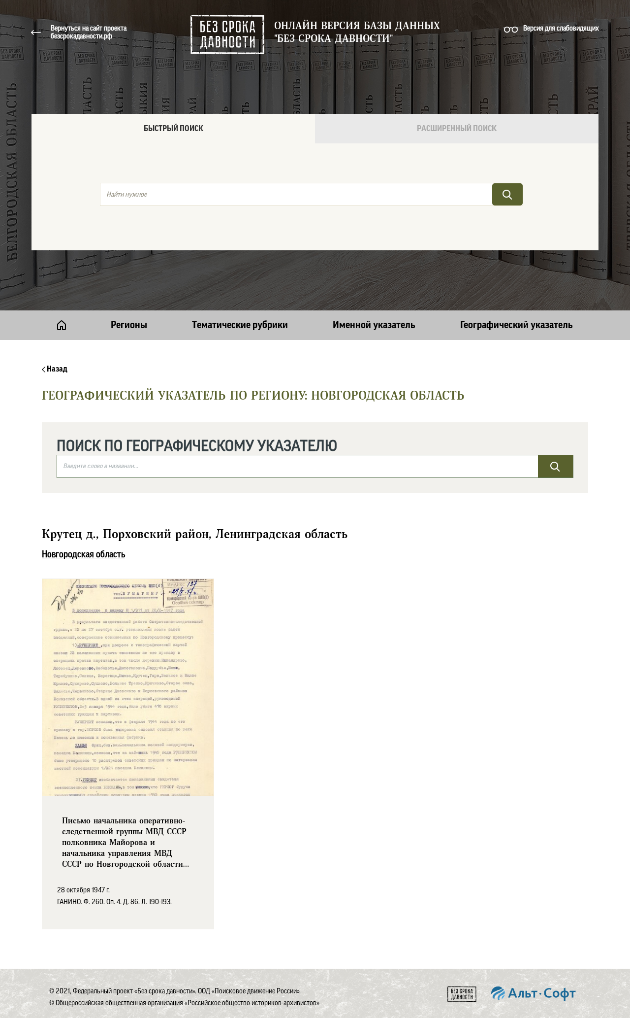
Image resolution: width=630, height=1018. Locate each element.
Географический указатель (516, 325)
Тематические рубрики (240, 325)
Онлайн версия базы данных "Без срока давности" (357, 32)
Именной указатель (374, 325)
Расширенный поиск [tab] (457, 129)
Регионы (129, 325)
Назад (56, 369)
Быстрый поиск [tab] (173, 129)
